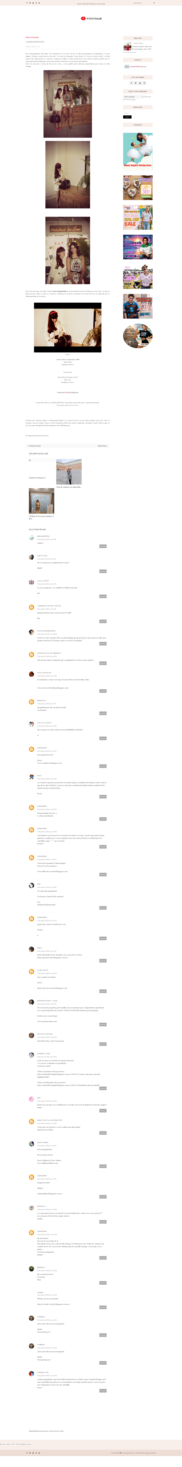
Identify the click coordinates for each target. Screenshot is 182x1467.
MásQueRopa (43, 536)
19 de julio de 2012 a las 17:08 (47, 1123)
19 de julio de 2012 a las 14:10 (46, 859)
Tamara (41, 1317)
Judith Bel (42, 556)
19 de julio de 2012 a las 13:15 (46, 751)
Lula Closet (43, 581)
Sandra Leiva (43, 1054)
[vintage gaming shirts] (138, 318)
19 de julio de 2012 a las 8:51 (46, 559)
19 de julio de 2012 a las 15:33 (47, 920)
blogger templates (150, 1453)
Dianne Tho (43, 1372)
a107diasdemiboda (46, 631)
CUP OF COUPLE (44, 723)
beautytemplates (128, 1453)
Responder (103, 546)
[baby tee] (138, 288)
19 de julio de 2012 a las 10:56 (47, 676)
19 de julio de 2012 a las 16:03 (47, 973)
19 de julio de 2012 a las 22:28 (47, 1270)
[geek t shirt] (138, 259)
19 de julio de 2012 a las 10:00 (47, 634)
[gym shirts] (138, 348)
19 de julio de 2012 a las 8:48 (46, 539)
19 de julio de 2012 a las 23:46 (47, 1376)
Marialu (41, 1267)
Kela (39, 776)
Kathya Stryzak (45, 1034)
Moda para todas (55, 64)
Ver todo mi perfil (129, 52)
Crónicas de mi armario (49, 653)
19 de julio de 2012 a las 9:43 (46, 609)
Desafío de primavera (37, 478)
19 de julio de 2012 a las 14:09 (47, 832)
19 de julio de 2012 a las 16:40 (47, 1037)
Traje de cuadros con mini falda (68, 487)
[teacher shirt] (138, 229)
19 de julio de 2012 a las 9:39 (46, 584)
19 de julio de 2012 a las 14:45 (46, 887)
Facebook (60, 392)
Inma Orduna (31, 46)
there (76, 405)
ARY (39, 1098)
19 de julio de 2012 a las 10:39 (47, 656)
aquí (40, 291)
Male (39, 948)
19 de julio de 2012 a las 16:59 (47, 1101)
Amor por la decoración (49, 1120)
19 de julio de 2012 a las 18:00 (47, 1209)
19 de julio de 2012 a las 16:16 (46, 1004)
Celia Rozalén (44, 673)
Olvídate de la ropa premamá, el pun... (41, 517)
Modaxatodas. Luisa (47, 1001)
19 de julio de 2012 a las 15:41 (46, 951)
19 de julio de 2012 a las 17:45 (46, 1146)
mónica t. (42, 1206)
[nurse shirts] (138, 199)
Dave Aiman (42, 1142)
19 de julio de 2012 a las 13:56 (47, 809)
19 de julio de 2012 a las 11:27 (46, 704)
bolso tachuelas (32, 37)
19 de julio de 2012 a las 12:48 (47, 726)
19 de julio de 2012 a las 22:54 (47, 1320)
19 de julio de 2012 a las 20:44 (47, 1234)
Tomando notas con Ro (49, 606)
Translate (132, 100)
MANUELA (41, 700)
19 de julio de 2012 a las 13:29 (47, 779)
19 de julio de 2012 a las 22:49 (47, 1295)
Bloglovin (75, 392)
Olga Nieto (42, 970)
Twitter (67, 392)
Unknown (42, 748)
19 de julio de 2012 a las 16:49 (47, 1057)
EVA (39, 884)
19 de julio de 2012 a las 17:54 (46, 1179)
